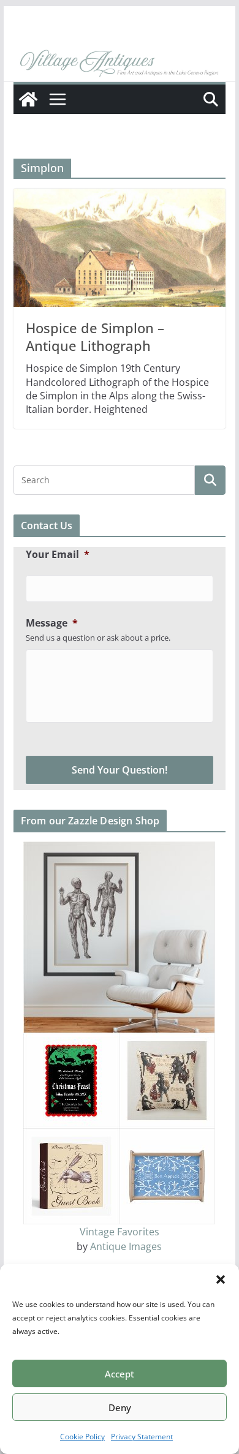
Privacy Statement (142, 1436)
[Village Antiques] (119, 64)
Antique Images (126, 1246)
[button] (220, 1279)
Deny (119, 1407)
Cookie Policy (82, 1436)
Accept (119, 1374)
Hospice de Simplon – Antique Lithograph (95, 336)
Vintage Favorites (119, 1231)
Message (52, 623)
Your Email (57, 554)
